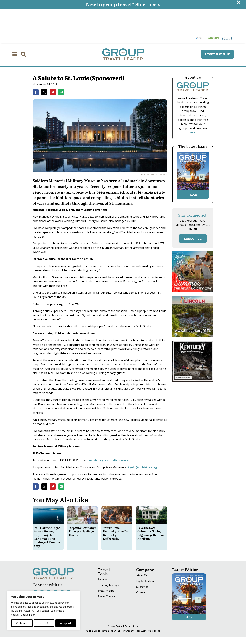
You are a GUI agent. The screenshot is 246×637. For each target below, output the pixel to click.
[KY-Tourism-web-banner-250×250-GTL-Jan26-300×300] (192, 380)
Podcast (102, 579)
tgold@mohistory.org (142, 467)
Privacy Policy (115, 626)
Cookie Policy (28, 614)
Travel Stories (106, 590)
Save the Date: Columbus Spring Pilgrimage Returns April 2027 (150, 533)
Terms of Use (132, 626)
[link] (36, 92)
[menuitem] (14, 54)
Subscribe (142, 586)
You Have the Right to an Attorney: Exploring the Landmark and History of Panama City (47, 537)
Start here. (147, 4)
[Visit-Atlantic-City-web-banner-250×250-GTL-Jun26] (192, 290)
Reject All (44, 623)
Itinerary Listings (108, 585)
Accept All (65, 623)
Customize (22, 623)
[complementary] (43, 610)
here (192, 132)
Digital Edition (145, 581)
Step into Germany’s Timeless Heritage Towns (82, 531)
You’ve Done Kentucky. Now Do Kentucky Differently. (115, 533)
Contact (141, 592)
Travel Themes (106, 596)
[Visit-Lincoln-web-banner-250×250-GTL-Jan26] (192, 336)
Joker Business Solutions (147, 630)
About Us (141, 575)
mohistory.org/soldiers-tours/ (109, 460)
